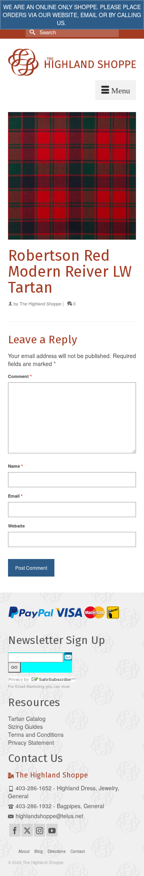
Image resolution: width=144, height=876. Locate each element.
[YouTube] (52, 830)
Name (15, 466)
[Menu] (115, 90)
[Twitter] (27, 830)
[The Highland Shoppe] (72, 62)
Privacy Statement (31, 742)
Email (15, 496)
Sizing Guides (25, 726)
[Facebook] (14, 830)
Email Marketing (29, 686)
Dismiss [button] (77, 23)
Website (16, 526)
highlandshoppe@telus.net (49, 816)
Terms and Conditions (36, 734)
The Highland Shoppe (40, 303)
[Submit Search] (32, 32)
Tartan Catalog (27, 718)
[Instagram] (39, 830)
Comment (20, 376)
